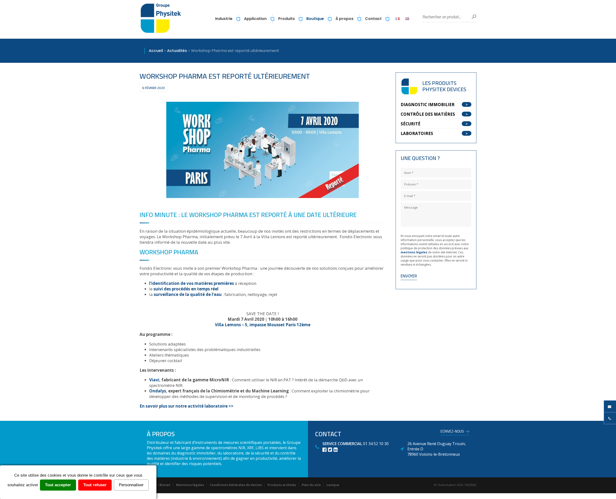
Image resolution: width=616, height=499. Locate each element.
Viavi (154, 380)
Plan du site (311, 485)
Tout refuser (95, 485)
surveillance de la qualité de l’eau (188, 294)
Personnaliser (131, 485)
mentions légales (414, 252)
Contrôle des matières (428, 114)
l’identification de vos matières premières (191, 283)
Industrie (223, 18)
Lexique (333, 485)
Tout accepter (58, 485)
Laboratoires (417, 133)
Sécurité (410, 124)
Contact (373, 18)
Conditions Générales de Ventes (236, 485)
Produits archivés (282, 485)
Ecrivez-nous (452, 432)
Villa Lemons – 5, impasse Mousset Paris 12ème (262, 324)
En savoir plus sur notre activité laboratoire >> (186, 406)
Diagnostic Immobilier (428, 104)
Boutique (315, 18)
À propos (344, 18)
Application (255, 18)
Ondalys (157, 391)
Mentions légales (190, 485)
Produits (286, 18)
